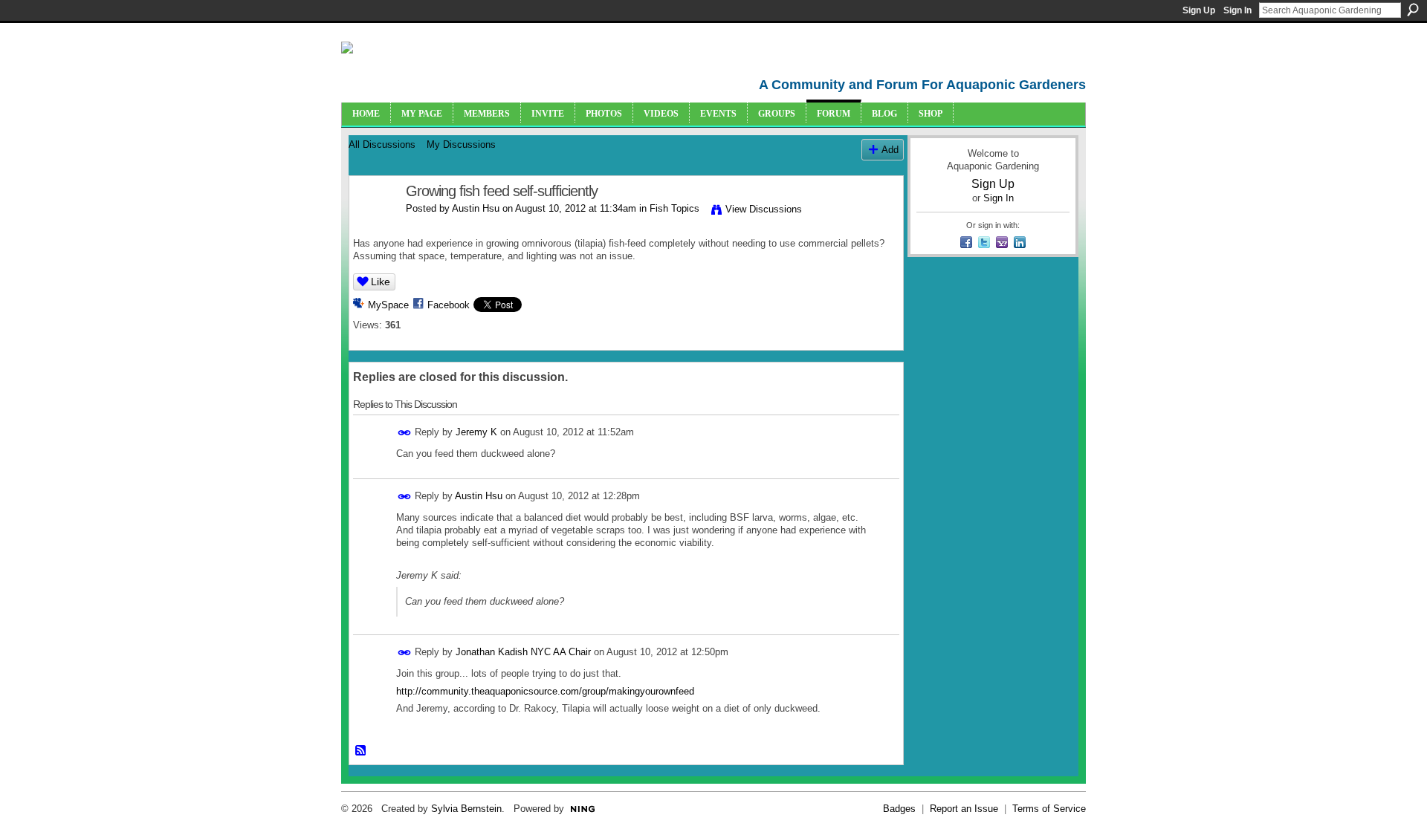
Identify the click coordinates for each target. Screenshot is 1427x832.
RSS (361, 751)
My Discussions (461, 144)
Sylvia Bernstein (466, 808)
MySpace (388, 305)
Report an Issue (964, 808)
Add (890, 149)
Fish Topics (674, 208)
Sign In (1237, 10)
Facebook (448, 305)
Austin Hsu (475, 208)
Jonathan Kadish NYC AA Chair (523, 651)
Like (380, 281)
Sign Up (1198, 10)
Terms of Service (1049, 808)
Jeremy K (476, 432)
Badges (899, 808)
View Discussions (763, 209)
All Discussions (382, 144)
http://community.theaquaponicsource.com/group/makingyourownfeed (545, 691)
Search (1413, 9)
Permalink (405, 433)
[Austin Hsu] (373, 223)
